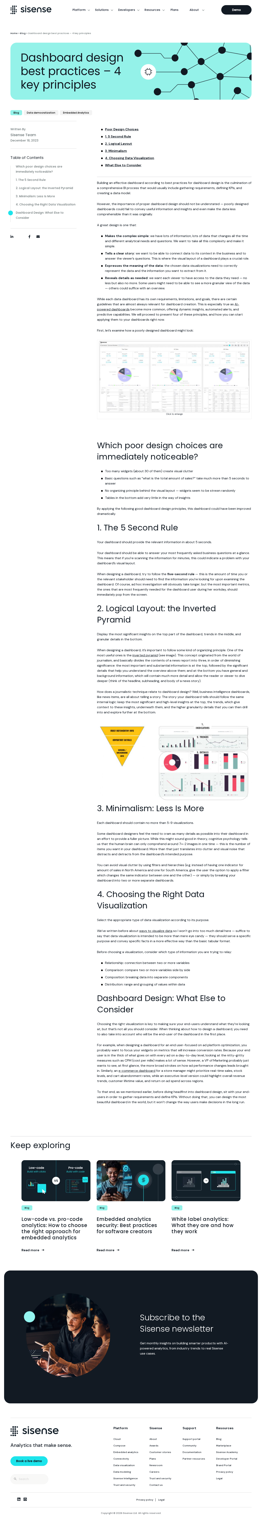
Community (189, 1445)
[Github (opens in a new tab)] (25, 1499)
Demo (236, 10)
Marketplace (223, 1445)
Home (14, 33)
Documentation (192, 1452)
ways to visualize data (155, 931)
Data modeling (122, 1472)
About (194, 10)
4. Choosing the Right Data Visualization (46, 204)
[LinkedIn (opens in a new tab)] (18, 1499)
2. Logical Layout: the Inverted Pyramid (44, 188)
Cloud (117, 1439)
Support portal (191, 1439)
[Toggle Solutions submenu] (112, 10)
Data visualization (124, 1465)
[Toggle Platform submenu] (89, 10)
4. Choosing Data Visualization (129, 158)
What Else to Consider (123, 165)
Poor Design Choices (122, 129)
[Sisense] (30, 10)
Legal (219, 1478)
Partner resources (194, 1458)
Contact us (156, 1485)
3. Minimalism (116, 151)
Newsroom (156, 1465)
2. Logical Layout (118, 143)
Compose (119, 1445)
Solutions (102, 10)
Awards (153, 1445)
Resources (152, 10)
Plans (174, 10)
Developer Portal (226, 1458)
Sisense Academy (227, 1452)
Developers (126, 10)
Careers (154, 1472)
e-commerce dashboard (137, 1071)
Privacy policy (224, 1472)
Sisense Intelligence (125, 1478)
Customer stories (160, 1452)
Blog (23, 33)
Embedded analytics (125, 1452)
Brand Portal (223, 1465)
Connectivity (121, 1458)
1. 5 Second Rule (118, 136)
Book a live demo (29, 1461)
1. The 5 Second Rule (31, 180)
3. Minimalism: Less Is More (35, 196)
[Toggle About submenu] (203, 10)
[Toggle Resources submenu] (163, 10)
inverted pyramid (145, 655)
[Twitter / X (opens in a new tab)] (12, 1499)
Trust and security (124, 1485)
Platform (79, 10)
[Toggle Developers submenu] (138, 10)
